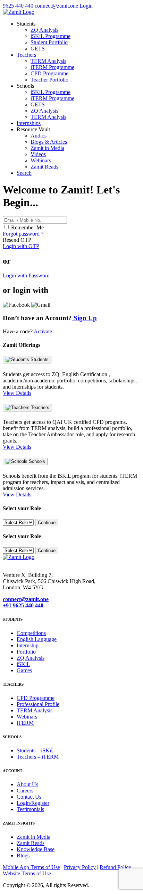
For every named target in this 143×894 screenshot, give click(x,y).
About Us (27, 784)
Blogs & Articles (49, 142)
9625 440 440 (18, 6)
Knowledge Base (35, 849)
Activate (42, 331)
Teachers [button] (26, 55)
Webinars (41, 160)
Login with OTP (21, 246)
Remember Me (27, 227)
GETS (38, 48)
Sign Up (84, 318)
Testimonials (30, 809)
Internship (28, 645)
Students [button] (26, 24)
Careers (25, 790)
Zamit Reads (44, 167)
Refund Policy (116, 867)
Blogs (23, 855)
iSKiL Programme (50, 36)
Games (24, 670)
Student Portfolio (49, 42)
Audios (39, 136)
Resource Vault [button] (33, 129)
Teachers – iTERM (38, 757)
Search (24, 173)
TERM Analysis (48, 61)
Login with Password (26, 275)
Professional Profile (38, 704)
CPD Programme (49, 73)
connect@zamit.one (56, 6)
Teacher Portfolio (49, 80)
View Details (17, 393)
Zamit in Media (47, 148)
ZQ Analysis (44, 30)
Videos (38, 154)
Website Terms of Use (27, 873)
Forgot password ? (23, 234)
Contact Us (29, 797)
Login (86, 6)
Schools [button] (25, 86)
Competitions (31, 633)
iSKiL (23, 664)
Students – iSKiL (35, 750)
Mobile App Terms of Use (31, 867)
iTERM (25, 723)
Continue (47, 522)
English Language (37, 639)
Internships (29, 123)
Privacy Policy (80, 867)
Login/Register (33, 803)
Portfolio (26, 652)
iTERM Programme (52, 67)
